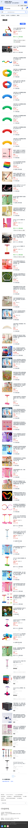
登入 (19, 5)
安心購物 (25, 796)
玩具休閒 (7, 15)
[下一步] (18, 776)
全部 (2, 12)
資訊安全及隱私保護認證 (10, 798)
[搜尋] (25, 12)
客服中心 (25, 5)
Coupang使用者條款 (18, 794)
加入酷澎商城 (19, 798)
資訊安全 (2, 798)
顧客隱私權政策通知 (17, 796)
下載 (26, 2)
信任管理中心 (9, 796)
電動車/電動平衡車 (5, 781)
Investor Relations (9, 794)
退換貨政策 (3, 796)
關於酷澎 (2, 794)
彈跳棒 (18, 15)
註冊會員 (21, 5)
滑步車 (12, 781)
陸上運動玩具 (13, 15)
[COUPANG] (5, 809)
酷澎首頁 (3, 15)
